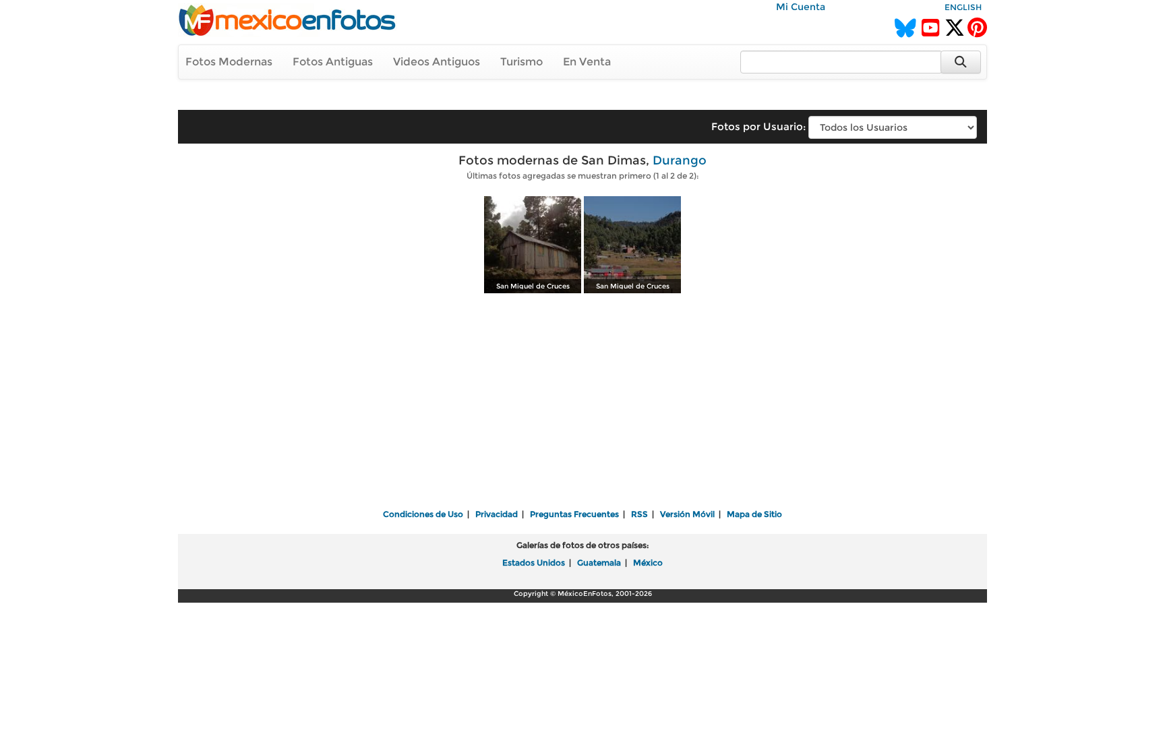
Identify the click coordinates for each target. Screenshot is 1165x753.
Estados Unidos (533, 563)
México (648, 563)
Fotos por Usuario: (758, 126)
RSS (639, 514)
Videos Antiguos (436, 61)
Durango (680, 160)
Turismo (521, 61)
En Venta (587, 61)
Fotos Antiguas (333, 61)
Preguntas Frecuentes (574, 514)
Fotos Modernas (228, 61)
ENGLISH (963, 7)
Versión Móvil (687, 514)
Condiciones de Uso (423, 514)
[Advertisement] (582, 402)
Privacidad (496, 514)
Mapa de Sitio (754, 514)
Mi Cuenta (800, 7)
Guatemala (599, 563)
